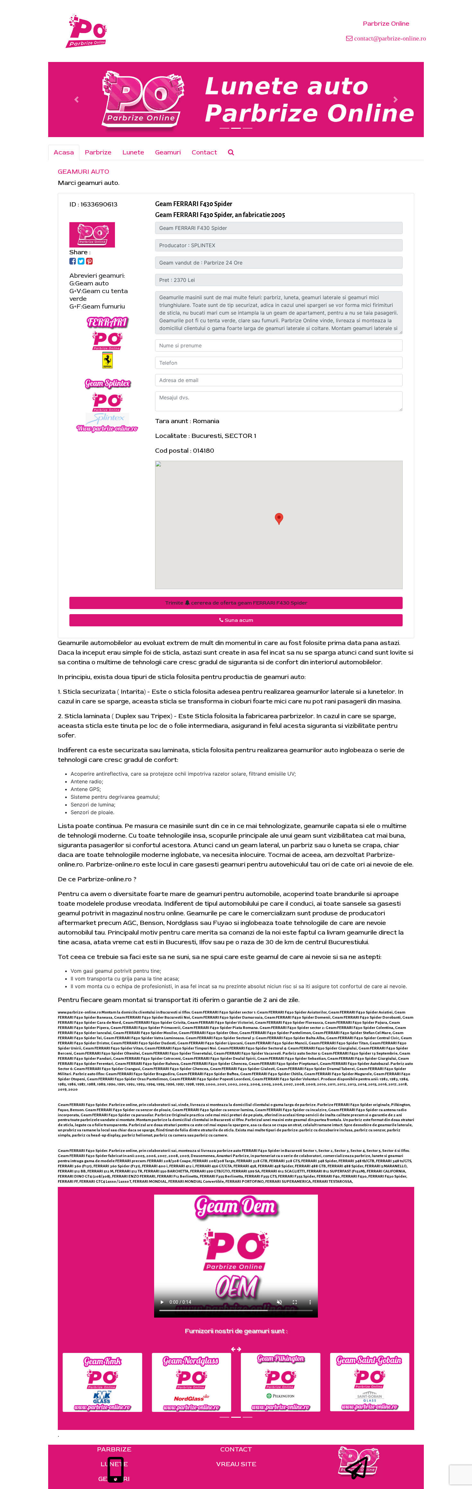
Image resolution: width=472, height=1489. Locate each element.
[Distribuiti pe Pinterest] (89, 262)
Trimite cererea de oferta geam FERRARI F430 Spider (236, 603)
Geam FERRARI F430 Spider (193, 203)
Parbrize (98, 152)
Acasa (64, 152)
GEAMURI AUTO (83, 172)
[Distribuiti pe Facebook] (72, 262)
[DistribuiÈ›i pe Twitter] (81, 262)
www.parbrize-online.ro (79, 1012)
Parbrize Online (386, 24)
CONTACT (236, 1449)
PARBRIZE (114, 1449)
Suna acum (238, 620)
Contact (204, 152)
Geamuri (168, 152)
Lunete (133, 152)
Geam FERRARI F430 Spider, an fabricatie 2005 (220, 214)
